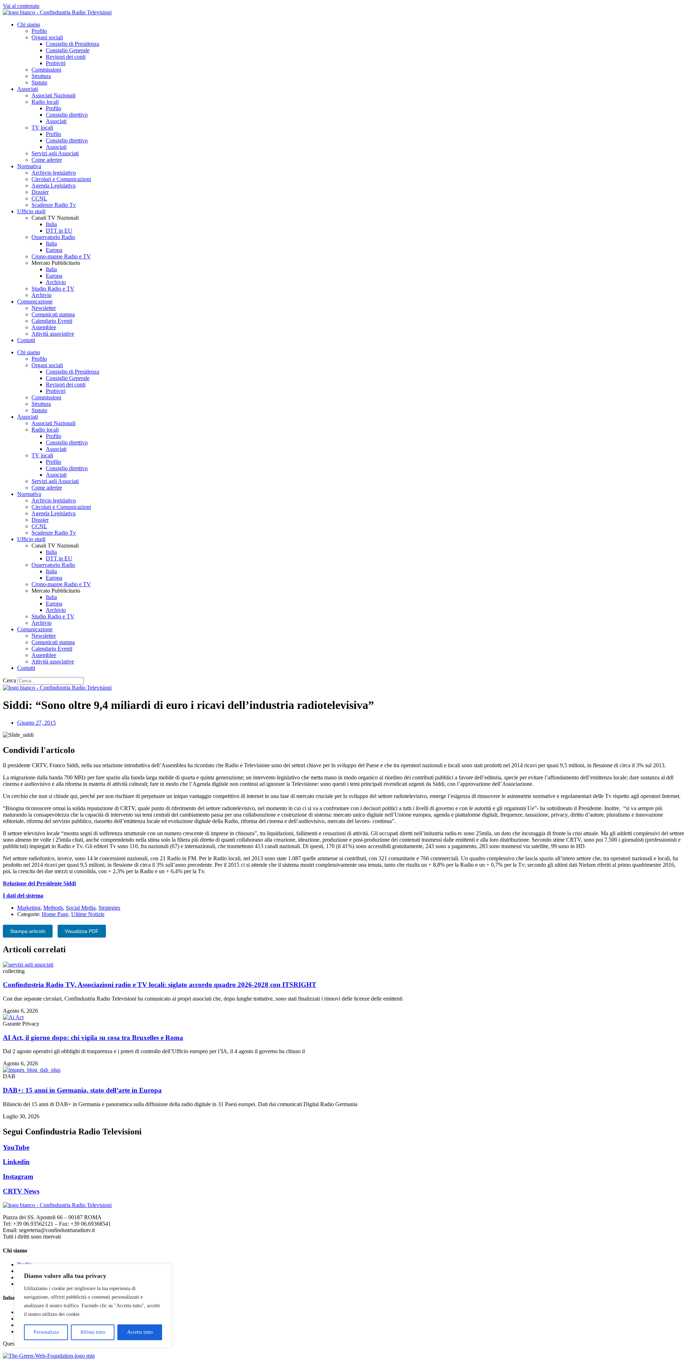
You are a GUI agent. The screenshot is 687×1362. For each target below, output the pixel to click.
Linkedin (16, 1162)
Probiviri (55, 63)
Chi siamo (28, 24)
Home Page (55, 914)
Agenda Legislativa (53, 186)
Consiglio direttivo (67, 115)
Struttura (41, 76)
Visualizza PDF (82, 931)
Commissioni (46, 70)
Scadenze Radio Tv (53, 205)
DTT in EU (59, 231)
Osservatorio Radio (53, 237)
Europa (54, 250)
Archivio (56, 282)
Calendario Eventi (51, 321)
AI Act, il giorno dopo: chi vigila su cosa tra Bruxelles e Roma (93, 1037)
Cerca (9, 680)
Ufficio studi (31, 211)
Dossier (40, 192)
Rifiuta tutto (93, 1332)
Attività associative (52, 334)
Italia (51, 224)
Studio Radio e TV (52, 289)
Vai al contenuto (21, 6)
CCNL (39, 198)
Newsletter (43, 308)
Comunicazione (35, 301)
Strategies (109, 908)
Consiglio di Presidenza (72, 44)
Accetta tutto (140, 1332)
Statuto (39, 82)
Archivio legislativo (53, 173)
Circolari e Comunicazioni (61, 179)
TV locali (42, 128)
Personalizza (46, 1332)
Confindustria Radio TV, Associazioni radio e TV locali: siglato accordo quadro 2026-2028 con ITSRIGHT (159, 984)
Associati (27, 89)
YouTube (16, 1147)
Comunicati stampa (53, 314)
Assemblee (43, 327)
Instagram (18, 1176)
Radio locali (45, 102)
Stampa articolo (27, 931)
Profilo (39, 31)
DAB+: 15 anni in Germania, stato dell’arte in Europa (82, 1090)
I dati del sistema (23, 895)
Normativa (29, 166)
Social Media (81, 908)
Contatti (26, 340)
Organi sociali (47, 37)
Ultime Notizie (87, 914)
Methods (53, 908)
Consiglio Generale (67, 50)
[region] (93, 1306)
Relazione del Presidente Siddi (39, 883)
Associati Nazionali (53, 95)
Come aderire (46, 160)
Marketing (28, 908)
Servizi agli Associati (55, 153)
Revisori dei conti (66, 57)
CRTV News (21, 1191)
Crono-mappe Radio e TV (61, 256)
